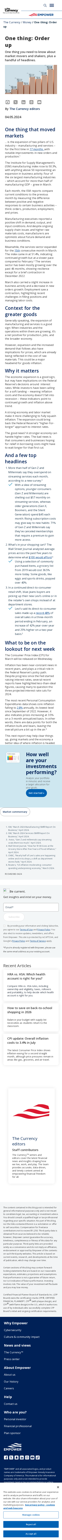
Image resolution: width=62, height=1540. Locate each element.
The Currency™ (13, 1352)
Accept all (31, 1533)
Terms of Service (38, 941)
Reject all (31, 1524)
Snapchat (17, 1457)
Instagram (27, 1457)
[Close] (58, 1487)
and (35, 929)
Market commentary (15, 811)
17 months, (37, 149)
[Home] (41, 14)
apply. (49, 941)
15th (17, 250)
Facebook (6, 1457)
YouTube (32, 1457)
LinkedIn (22, 1457)
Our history (11, 1381)
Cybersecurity (12, 1330)
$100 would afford (40, 557)
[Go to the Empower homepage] (13, 1447)
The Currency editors (24, 109)
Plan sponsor (12, 1433)
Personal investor (15, 1419)
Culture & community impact (22, 1337)
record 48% (43, 613)
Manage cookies (31, 1514)
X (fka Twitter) (11, 1457)
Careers (9, 1388)
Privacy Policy (43, 929)
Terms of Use (26, 929)
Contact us (10, 1404)
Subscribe (14, 916)
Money (27, 22)
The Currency (12, 22)
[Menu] (52, 5)
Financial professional (18, 1426)
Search (45, 5)
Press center (12, 1359)
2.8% (20, 708)
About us (9, 1374)
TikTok (38, 1457)
